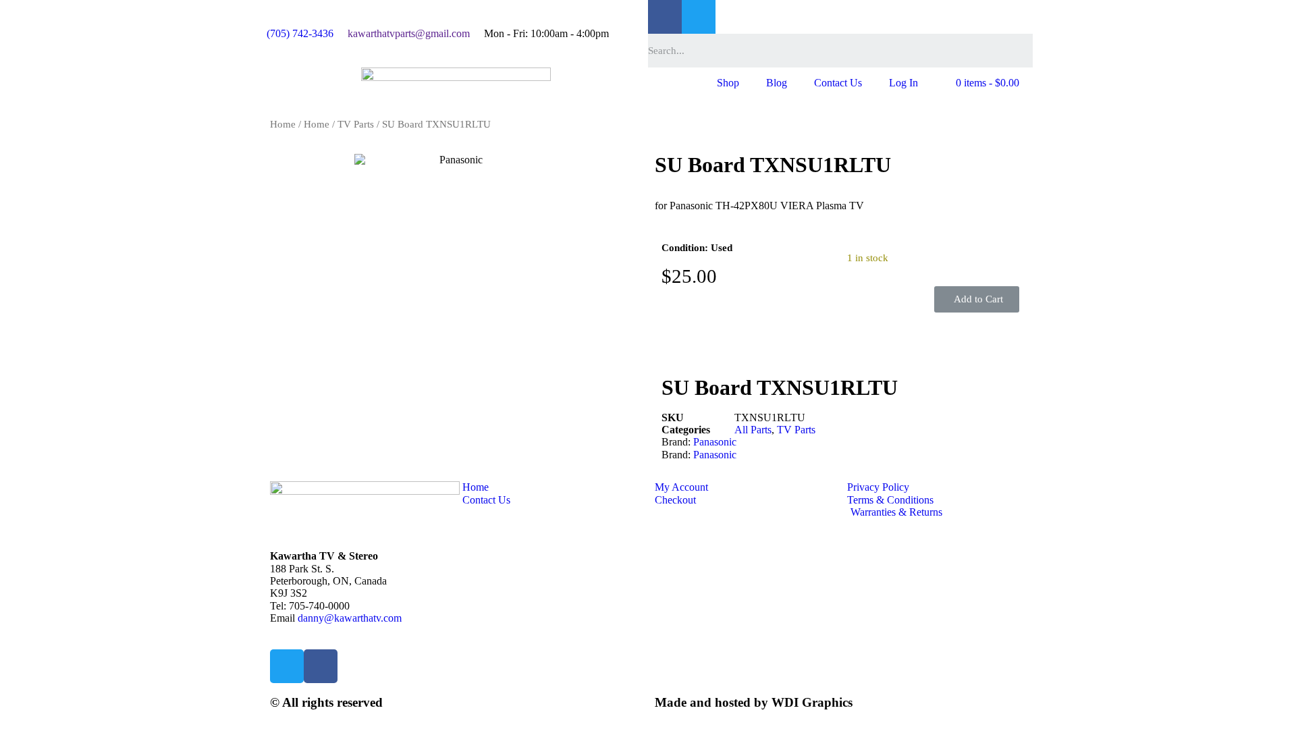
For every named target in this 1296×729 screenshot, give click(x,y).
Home (283, 124)
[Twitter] (699, 17)
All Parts (753, 429)
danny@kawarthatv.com (350, 618)
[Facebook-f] (665, 17)
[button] (976, 299)
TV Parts (356, 124)
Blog (776, 82)
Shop (728, 82)
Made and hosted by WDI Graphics (754, 702)
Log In (903, 82)
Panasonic (714, 442)
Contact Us (838, 82)
